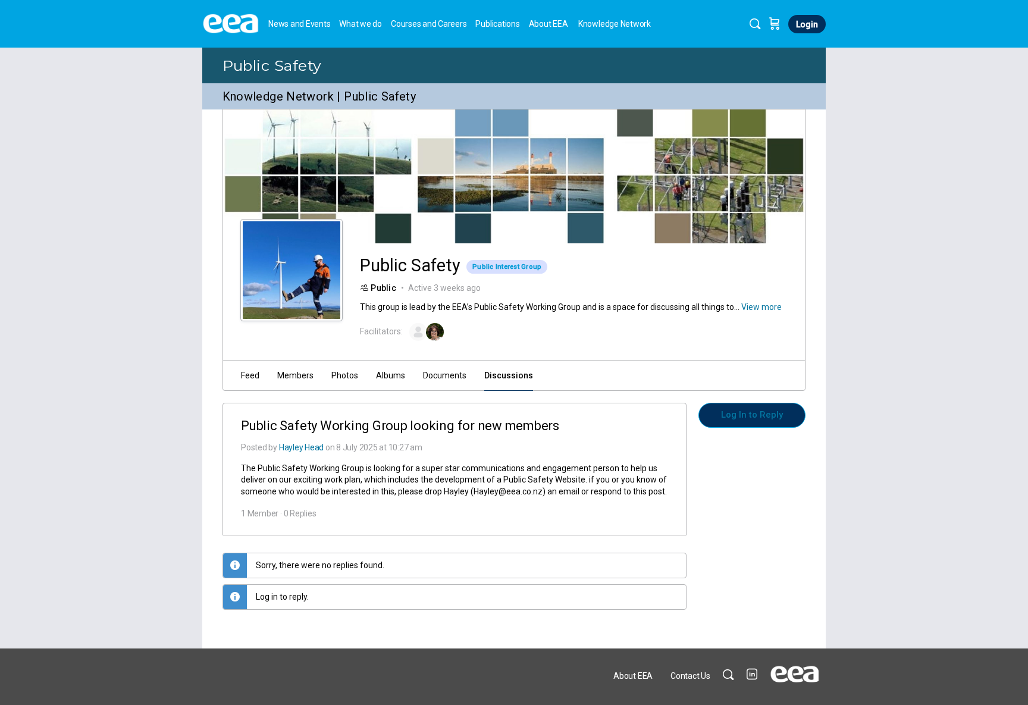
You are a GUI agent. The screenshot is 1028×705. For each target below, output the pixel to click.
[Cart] (774, 24)
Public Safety (272, 65)
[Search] (755, 24)
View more (761, 307)
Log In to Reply (752, 414)
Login (807, 24)
